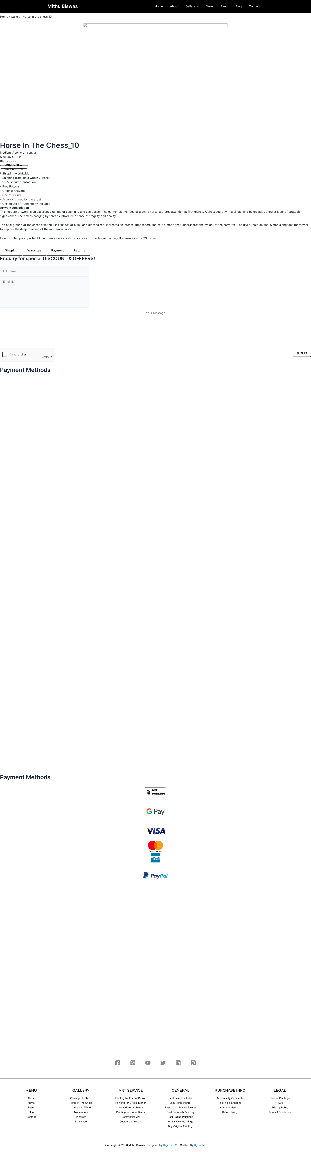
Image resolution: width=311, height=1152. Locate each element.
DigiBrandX (170, 1145)
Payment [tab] (57, 250)
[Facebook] (118, 1063)
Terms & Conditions (280, 1112)
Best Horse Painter (180, 1102)
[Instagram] (133, 1063)
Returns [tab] (79, 250)
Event (224, 6)
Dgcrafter (200, 1145)
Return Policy (230, 1112)
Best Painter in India (180, 1098)
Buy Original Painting (180, 1126)
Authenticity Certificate (230, 1098)
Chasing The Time (80, 1098)
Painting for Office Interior (130, 1102)
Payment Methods (230, 1107)
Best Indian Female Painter (180, 1107)
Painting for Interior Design (130, 1098)
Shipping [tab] (11, 250)
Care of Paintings (280, 1098)
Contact (254, 6)
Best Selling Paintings (180, 1116)
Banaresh (80, 1116)
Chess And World (81, 1107)
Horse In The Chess (80, 1102)
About (174, 6)
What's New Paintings (180, 1121)
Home (159, 6)
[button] (13, 165)
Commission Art (130, 1116)
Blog (239, 6)
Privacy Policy (280, 1107)
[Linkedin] (178, 1063)
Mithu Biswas (63, 6)
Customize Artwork (131, 1121)
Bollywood (81, 1121)
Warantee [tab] (34, 250)
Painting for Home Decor (130, 1112)
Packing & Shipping (230, 1102)
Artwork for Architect (130, 1107)
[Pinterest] (193, 1063)
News (209, 6)
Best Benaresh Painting (180, 1112)
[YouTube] (148, 1063)
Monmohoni (81, 1112)
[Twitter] (163, 1063)
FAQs (280, 1102)
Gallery (190, 6)
